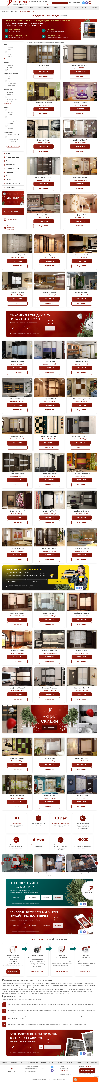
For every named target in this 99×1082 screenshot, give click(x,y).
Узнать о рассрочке (61, 971)
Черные (9, 54)
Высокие (9, 110)
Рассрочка (66, 7)
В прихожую (10, 96)
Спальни (9, 180)
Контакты (94, 7)
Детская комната (12, 176)
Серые (9, 49)
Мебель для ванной (13, 183)
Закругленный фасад (12, 117)
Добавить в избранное (65, 1074)
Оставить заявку (13, 971)
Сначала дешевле (49, 42)
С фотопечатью (11, 85)
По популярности (38, 42)
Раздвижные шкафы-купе (13, 139)
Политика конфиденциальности (40, 1079)
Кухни (8, 153)
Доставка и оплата (43, 7)
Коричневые (10, 47)
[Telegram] (83, 3)
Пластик (9, 78)
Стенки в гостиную (12, 168)
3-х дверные (10, 125)
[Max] (86, 3)
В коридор (10, 94)
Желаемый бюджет (35, 328)
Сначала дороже (59, 42)
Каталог (30, 7)
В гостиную (10, 92)
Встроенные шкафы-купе (13, 134)
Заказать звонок (60, 3)
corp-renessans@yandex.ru (86, 1073)
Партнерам (78, 1062)
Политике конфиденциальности (18, 333)
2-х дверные (10, 123)
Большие (9, 67)
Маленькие (10, 65)
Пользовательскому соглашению (32, 333)
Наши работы (10, 187)
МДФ (8, 76)
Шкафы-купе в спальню (13, 99)
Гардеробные (10, 164)
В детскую (9, 101)
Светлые (9, 56)
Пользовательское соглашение (58, 1079)
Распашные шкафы (12, 157)
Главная (9, 7)
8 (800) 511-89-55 (74, 3)
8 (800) (85, 1066)
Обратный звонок (87, 1070)
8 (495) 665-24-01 (74, 1)
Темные (9, 52)
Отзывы (84, 7)
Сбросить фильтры (13, 146)
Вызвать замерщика (37, 971)
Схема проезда (64, 1070)
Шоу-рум (56, 7)
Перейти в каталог (86, 971)
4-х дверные (10, 128)
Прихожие (9, 172)
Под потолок (10, 137)
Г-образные (10, 112)
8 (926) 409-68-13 (74, 4)
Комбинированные (11, 83)
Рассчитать (43, 71)
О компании (19, 7)
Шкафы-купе (13, 11)
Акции (76, 7)
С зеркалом (10, 81)
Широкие (9, 114)
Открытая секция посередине (11, 142)
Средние (9, 69)
